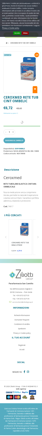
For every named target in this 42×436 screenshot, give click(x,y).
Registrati (21, 345)
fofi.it (27, 431)
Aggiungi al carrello (14, 140)
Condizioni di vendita (22, 324)
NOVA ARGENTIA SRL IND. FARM (26, 151)
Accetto (17, 33)
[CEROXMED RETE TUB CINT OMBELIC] (22, 72)
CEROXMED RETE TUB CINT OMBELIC (23, 43)
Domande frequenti (21, 320)
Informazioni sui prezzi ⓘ (11, 113)
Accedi (21, 349)
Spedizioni (22, 328)
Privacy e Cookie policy (22, 333)
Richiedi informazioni (22, 315)
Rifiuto (25, 33)
